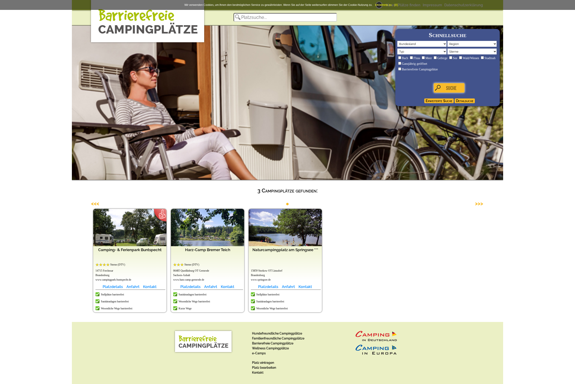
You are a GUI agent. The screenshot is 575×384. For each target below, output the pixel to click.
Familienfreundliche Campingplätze (278, 338)
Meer (428, 58)
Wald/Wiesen (471, 58)
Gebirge (442, 58)
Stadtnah (489, 58)
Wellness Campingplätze (270, 348)
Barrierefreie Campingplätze (420, 69)
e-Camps (259, 353)
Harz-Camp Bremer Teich (207, 250)
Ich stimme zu (383, 5)
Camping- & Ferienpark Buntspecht (129, 250)
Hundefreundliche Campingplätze (277, 333)
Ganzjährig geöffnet (414, 63)
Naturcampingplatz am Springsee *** (285, 250)
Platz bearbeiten (264, 367)
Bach (405, 58)
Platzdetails (113, 287)
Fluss (417, 58)
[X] (396, 5)
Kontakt (150, 287)
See (455, 58)
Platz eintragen (263, 362)
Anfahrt (132, 287)
